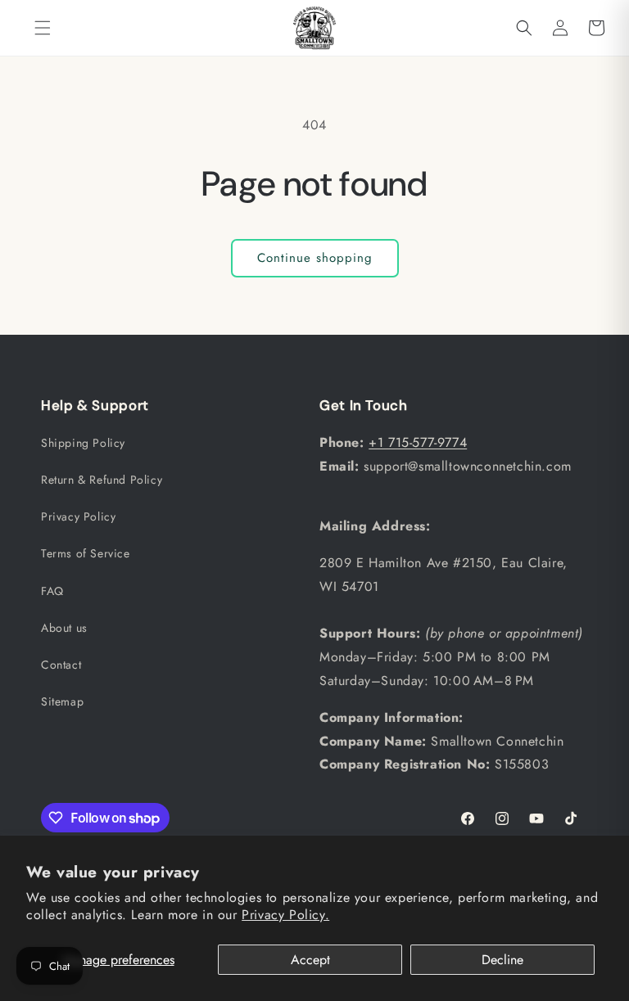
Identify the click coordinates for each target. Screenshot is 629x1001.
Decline (502, 959)
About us (64, 628)
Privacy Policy (78, 516)
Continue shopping (315, 258)
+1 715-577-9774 (418, 442)
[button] (43, 28)
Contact (61, 664)
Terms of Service (85, 553)
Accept (310, 959)
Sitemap (62, 701)
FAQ (52, 591)
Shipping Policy (83, 443)
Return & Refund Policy (101, 479)
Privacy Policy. (285, 914)
